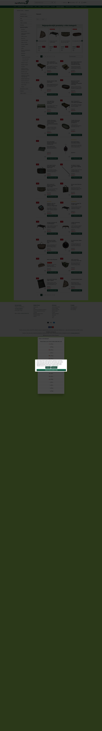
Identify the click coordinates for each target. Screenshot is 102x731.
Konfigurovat (54, 367)
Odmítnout (48, 367)
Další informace (55, 365)
